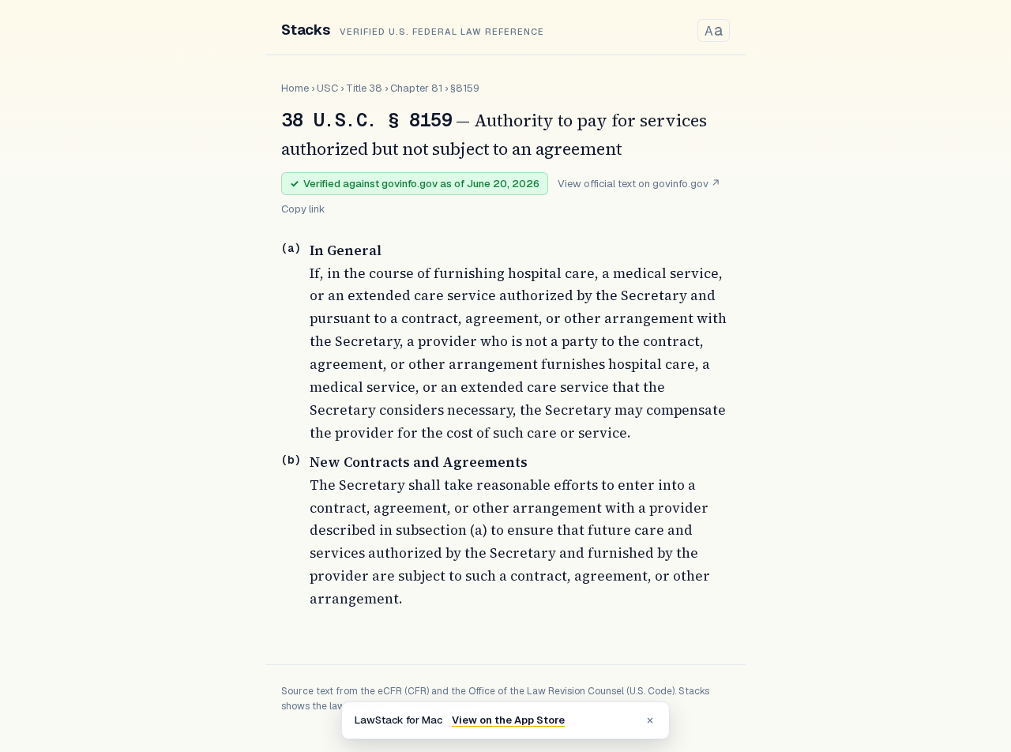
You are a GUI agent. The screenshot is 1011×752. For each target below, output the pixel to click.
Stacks (305, 30)
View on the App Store (508, 720)
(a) (290, 248)
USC (327, 88)
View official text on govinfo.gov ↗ (639, 183)
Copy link (303, 209)
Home (295, 88)
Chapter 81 (416, 88)
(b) (290, 460)
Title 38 (364, 88)
